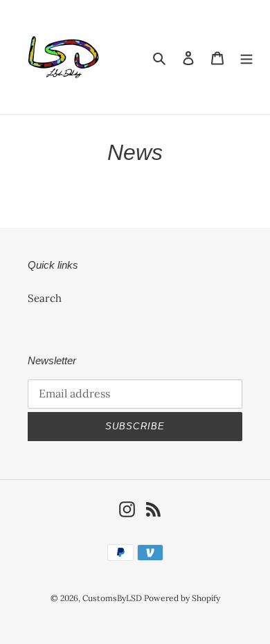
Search (45, 298)
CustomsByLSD (113, 598)
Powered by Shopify (182, 598)
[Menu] (246, 57)
